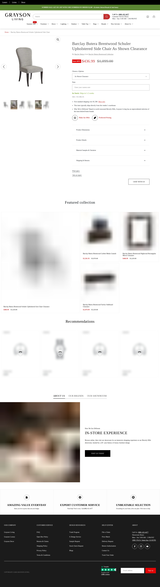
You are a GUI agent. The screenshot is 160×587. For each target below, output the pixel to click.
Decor (23, 2)
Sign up (150, 570)
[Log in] (147, 16)
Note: (74, 82)
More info (101, 102)
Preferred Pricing (105, 118)
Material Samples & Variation (86, 150)
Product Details (81, 140)
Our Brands (76, 396)
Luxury (4, 2)
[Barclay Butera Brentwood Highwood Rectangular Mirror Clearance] (139, 231)
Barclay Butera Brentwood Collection (101, 54)
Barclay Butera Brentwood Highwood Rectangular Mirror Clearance (139, 254)
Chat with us (139, 182)
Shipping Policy (42, 546)
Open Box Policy (42, 537)
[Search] (107, 16)
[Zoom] (57, 39)
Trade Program (74, 532)
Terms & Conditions (43, 555)
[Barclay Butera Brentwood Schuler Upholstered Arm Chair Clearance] (40, 257)
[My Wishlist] (142, 16)
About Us (59, 396)
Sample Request (74, 541)
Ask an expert (77, 175)
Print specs (76, 171)
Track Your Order (108, 555)
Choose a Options (78, 71)
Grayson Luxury (9, 537)
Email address (127, 570)
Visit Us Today (97, 453)
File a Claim (106, 532)
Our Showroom (97, 396)
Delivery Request (107, 541)
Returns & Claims (42, 541)
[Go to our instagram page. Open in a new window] (141, 546)
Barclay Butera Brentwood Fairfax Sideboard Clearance (98, 305)
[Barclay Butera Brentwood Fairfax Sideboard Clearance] (100, 282)
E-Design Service (75, 537)
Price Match (106, 537)
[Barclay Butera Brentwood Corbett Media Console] (100, 231)
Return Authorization (109, 546)
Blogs (71, 550)
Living (14, 2)
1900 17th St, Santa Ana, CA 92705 (144, 540)
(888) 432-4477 (143, 532)
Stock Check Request (76, 546)
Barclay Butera (79, 54)
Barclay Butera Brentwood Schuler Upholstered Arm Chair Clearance (26, 307)
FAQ (38, 532)
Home (7, 32)
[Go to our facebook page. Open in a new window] (134, 546)
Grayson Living (9, 532)
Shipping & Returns (82, 160)
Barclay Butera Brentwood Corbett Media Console (99, 253)
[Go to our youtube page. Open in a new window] (147, 546)
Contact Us (105, 550)
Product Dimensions (83, 130)
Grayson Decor (9, 541)
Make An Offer (84, 118)
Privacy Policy (41, 550)
